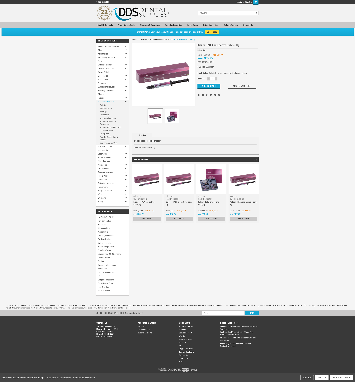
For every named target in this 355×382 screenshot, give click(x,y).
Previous (135, 74)
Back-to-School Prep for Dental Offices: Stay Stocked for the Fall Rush (236, 333)
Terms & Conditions (186, 352)
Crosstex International (107, 265)
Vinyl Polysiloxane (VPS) (108, 143)
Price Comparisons (186, 326)
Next (192, 74)
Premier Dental (104, 257)
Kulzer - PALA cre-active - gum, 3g (243, 203)
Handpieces (102, 98)
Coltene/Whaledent (106, 235)
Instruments (103, 150)
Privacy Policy (184, 358)
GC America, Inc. (104, 239)
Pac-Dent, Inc (103, 287)
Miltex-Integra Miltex (106, 246)
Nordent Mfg (103, 232)
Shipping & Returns (145, 333)
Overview (142, 135)
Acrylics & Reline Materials (108, 46)
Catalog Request (231, 25)
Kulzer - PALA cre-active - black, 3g (144, 203)
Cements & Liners (105, 65)
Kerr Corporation (104, 221)
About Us (182, 342)
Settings (307, 377)
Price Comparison (211, 25)
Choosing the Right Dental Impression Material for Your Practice (239, 328)
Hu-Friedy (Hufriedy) (106, 217)
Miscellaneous (104, 161)
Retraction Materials (106, 183)
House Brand (192, 25)
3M (99, 276)
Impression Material (106, 101)
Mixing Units (104, 134)
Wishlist (141, 326)
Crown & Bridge (104, 72)
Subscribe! (183, 330)
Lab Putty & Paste (106, 131)
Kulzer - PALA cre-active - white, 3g (182, 40)
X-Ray (100, 201)
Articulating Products (106, 57)
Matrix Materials (104, 157)
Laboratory (102, 154)
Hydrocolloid (104, 115)
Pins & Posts (103, 176)
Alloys (100, 50)
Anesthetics (103, 54)
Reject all (321, 377)
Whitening (102, 198)
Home (134, 40)
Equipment (102, 83)
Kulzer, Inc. (102, 224)
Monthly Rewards (185, 339)
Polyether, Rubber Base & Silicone (109, 138)
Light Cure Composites (158, 40)
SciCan (101, 261)
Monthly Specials (105, 25)
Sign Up (248, 2)
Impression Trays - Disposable (110, 127)
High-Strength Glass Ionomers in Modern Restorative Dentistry (235, 345)
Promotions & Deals (126, 25)
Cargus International (106, 280)
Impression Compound (108, 118)
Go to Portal (212, 32)
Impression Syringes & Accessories (108, 122)
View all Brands (104, 290)
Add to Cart (147, 219)
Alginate (103, 105)
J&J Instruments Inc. (106, 272)
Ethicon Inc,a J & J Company (109, 254)
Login (239, 2)
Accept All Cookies (341, 377)
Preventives (102, 179)
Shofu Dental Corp (105, 283)
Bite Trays (103, 112)
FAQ (180, 346)
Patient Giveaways (105, 172)
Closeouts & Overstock (150, 25)
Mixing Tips (102, 165)
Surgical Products (105, 190)
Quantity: (201, 78)
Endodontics (103, 79)
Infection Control (105, 146)
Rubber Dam (103, 187)
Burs (100, 61)
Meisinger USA (104, 228)
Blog (180, 362)
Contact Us (248, 25)
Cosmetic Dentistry (106, 68)
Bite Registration (106, 108)
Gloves (101, 94)
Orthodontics (103, 168)
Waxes (100, 194)
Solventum (102, 268)
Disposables (103, 76)
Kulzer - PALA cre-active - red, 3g (179, 203)
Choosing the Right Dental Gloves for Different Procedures (238, 339)
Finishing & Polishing (106, 90)
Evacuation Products (106, 87)
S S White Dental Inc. (106, 250)
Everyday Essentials (173, 25)
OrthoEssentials (104, 243)
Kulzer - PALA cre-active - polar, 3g (209, 203)
